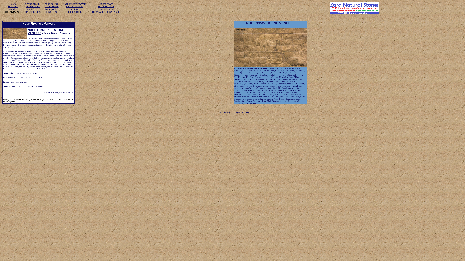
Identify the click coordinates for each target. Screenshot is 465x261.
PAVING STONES (33, 4)
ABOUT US (13, 7)
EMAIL (12, 9)
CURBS (74, 9)
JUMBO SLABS (106, 4)
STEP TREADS (51, 9)
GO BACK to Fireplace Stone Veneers (58, 92)
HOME (13, 4)
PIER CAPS (51, 12)
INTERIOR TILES (106, 7)
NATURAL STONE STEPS (74, 4)
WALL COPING (52, 7)
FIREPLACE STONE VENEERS (106, 12)
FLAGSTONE (33, 9)
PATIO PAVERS (33, 7)
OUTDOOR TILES (33, 12)
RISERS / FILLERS (74, 7)
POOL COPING (51, 4)
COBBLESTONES (75, 12)
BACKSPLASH (106, 9)
